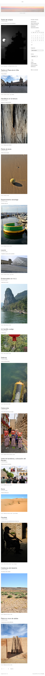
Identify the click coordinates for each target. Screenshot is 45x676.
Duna (3, 489)
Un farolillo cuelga (7, 329)
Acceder (32, 62)
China (5, 353)
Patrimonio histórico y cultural (11, 454)
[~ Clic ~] (22, 11)
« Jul (31, 44)
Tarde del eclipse (7, 19)
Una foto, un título (6, 94)
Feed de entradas (33, 63)
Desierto (16, 513)
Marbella (5, 454)
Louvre (3, 250)
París (12, 274)
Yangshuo (15, 563)
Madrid (13, 94)
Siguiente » (12, 668)
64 (8, 668)
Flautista (4, 517)
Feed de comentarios (34, 65)
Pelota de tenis (6, 149)
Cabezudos (5, 408)
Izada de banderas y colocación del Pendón (13, 459)
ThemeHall (42, 673)
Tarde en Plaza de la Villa (10, 70)
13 (37, 37)
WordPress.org (33, 66)
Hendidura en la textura (9, 98)
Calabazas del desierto (9, 568)
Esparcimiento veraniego (9, 199)
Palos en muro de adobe (9, 618)
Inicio (22, 1)
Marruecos (5, 513)
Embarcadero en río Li (9, 278)
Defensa (4, 357)
